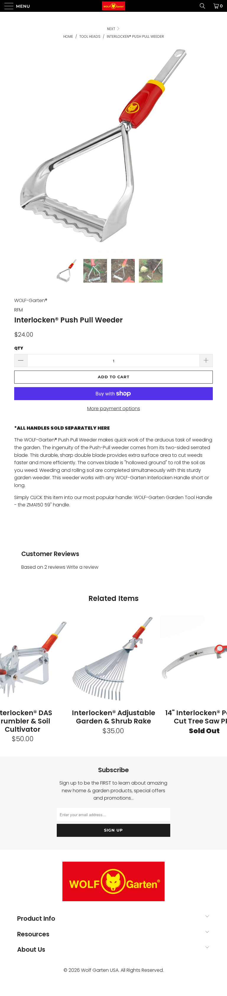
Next (111, 28)
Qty (18, 348)
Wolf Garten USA (100, 970)
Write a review (82, 567)
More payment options (113, 408)
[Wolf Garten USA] (113, 6)
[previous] (22, 152)
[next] (199, 152)
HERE (104, 428)
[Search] (204, 6)
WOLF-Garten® (30, 300)
